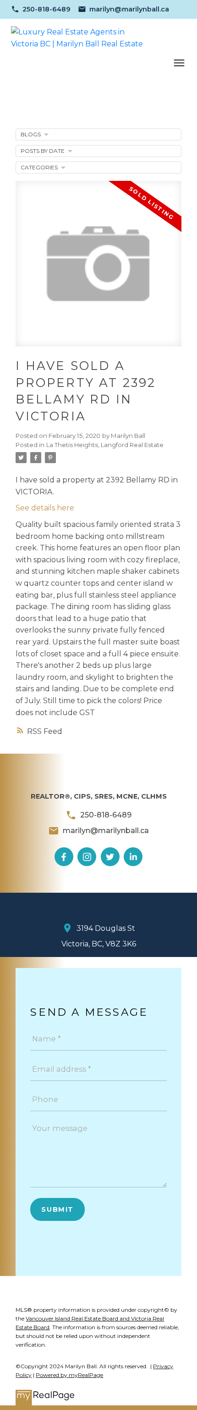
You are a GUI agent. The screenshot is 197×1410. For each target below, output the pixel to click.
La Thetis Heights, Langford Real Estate (105, 444)
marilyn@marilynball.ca (129, 9)
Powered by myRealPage (69, 1374)
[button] (41, 9)
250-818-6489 (46, 9)
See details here (45, 508)
